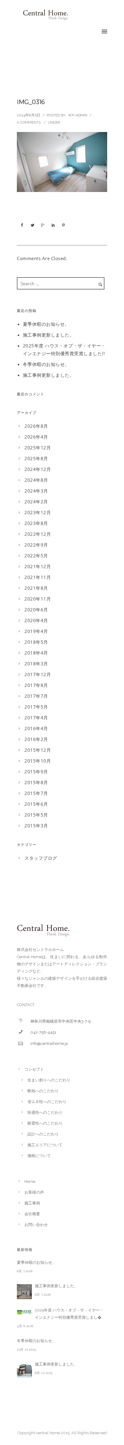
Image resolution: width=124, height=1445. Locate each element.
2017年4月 (36, 718)
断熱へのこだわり (43, 1091)
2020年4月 (36, 620)
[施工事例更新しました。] (24, 1291)
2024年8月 (36, 480)
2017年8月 (36, 685)
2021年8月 (36, 588)
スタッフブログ (40, 858)
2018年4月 (36, 653)
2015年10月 (37, 761)
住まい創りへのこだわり (48, 1080)
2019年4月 (36, 631)
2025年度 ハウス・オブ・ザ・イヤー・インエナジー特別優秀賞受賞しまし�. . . (70, 1314)
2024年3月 (36, 491)
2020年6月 (36, 610)
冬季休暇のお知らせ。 (46, 364)
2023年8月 (36, 523)
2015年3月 (36, 826)
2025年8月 (36, 458)
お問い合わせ (36, 1224)
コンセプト (34, 1069)
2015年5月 (36, 815)
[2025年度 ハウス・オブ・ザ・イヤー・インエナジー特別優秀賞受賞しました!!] (24, 1312)
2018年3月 (36, 664)
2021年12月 (37, 566)
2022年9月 (36, 545)
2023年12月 (37, 512)
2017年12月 (37, 674)
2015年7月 (36, 793)
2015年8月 (36, 782)
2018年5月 (36, 642)
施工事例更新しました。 (48, 335)
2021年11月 (37, 577)
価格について (39, 1155)
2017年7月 (36, 696)
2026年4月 (36, 437)
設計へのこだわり (43, 1134)
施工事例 (32, 1203)
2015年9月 (36, 772)
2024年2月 (36, 502)
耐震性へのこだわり (45, 1123)
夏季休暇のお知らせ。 (46, 324)
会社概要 (32, 1214)
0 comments (29, 122)
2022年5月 (36, 556)
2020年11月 (37, 599)
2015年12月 (37, 750)
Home (29, 1181)
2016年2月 (36, 739)
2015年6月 (36, 804)
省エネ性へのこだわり (47, 1101)
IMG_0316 (31, 102)
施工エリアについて (45, 1145)
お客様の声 (34, 1192)
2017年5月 (36, 707)
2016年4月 (36, 728)
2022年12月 (37, 534)
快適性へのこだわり (45, 1112)
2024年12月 (37, 469)
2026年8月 (36, 426)
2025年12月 (37, 448)
